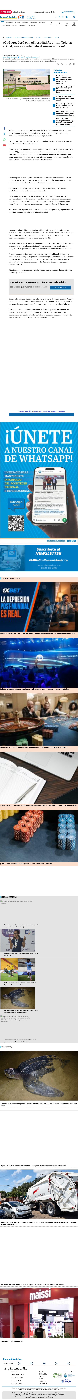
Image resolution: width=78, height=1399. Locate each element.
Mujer (41, 1376)
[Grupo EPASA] (66, 1383)
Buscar (14, 1372)
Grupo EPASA (16, 1384)
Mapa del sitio (17, 1375)
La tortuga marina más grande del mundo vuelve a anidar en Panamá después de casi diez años (39, 1104)
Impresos (43, 1383)
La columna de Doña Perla (12, 1341)
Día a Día (43, 1374)
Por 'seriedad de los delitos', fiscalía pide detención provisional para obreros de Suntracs (64, 79)
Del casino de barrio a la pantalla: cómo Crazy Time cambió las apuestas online (34, 747)
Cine (41, 1379)
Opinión (17, 22)
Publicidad (16, 1381)
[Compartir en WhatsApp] (62, 65)
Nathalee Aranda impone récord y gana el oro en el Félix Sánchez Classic (32, 1284)
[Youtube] (67, 17)
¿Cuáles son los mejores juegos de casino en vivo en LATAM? (26, 863)
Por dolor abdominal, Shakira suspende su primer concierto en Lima (64, 90)
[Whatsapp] (19, 1363)
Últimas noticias (9, 897)
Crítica (42, 1372)
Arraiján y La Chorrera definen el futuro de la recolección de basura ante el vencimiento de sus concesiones (39, 1223)
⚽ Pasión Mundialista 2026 (9, 25)
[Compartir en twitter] (4, 134)
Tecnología (22, 25)
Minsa (38, 37)
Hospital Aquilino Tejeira (24, 37)
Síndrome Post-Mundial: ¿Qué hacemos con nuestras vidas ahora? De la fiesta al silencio (37, 633)
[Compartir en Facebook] (58, 65)
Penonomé (48, 37)
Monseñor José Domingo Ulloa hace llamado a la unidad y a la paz (65, 105)
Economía (25, 22)
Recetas (42, 1381)
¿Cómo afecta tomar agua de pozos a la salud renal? (65, 98)
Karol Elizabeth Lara (9, 57)
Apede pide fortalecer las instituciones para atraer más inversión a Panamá (33, 1166)
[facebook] (59, 17)
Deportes (42, 22)
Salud (57, 37)
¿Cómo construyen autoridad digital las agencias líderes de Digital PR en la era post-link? (38, 805)
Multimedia (32, 25)
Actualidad (9, 22)
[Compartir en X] (66, 65)
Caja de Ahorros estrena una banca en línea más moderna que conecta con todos (34, 689)
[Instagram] (55, 17)
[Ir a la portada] (8, 17)
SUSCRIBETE (60, 287)
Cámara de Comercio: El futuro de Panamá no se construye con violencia (65, 113)
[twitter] (62, 17)
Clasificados (17, 1378)
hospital (9, 37)
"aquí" (52, 1397)
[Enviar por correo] (4, 146)
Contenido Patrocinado (11, 579)
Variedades (33, 22)
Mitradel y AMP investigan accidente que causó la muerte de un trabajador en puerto (65, 121)
